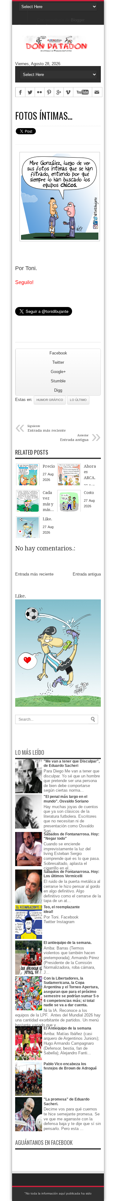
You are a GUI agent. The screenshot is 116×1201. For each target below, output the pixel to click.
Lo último (78, 400)
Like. (20, 596)
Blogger (77, 20)
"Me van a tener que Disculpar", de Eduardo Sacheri (72, 763)
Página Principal (23, 15)
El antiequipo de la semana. (68, 943)
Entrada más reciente (34, 574)
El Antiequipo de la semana (67, 1028)
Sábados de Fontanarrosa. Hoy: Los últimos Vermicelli (71, 874)
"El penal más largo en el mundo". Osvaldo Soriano (66, 798)
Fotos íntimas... (43, 115)
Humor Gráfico (50, 400)
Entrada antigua (87, 574)
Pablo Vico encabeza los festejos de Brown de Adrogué (70, 1066)
